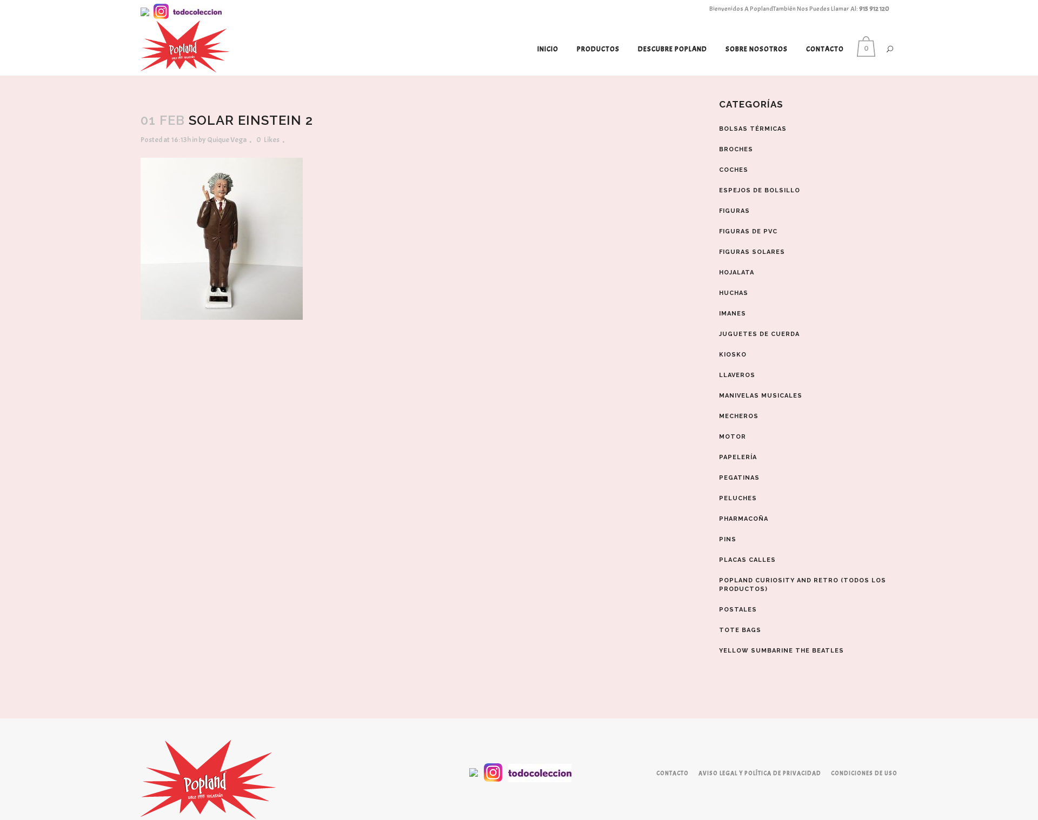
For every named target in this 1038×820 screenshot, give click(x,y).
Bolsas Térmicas (753, 128)
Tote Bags (740, 630)
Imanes (732, 313)
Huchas (733, 293)
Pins (727, 539)
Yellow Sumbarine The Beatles (781, 650)
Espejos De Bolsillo (759, 190)
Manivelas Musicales (760, 395)
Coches (733, 169)
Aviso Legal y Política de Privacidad (759, 773)
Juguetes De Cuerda (759, 334)
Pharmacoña (743, 518)
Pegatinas (739, 477)
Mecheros (738, 416)
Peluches (738, 498)
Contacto (672, 773)
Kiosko (733, 354)
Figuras (734, 210)
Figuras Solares (752, 252)
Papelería (738, 457)
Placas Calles (747, 559)
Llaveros (737, 375)
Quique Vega (227, 139)
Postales (738, 609)
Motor (732, 436)
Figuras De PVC (748, 231)
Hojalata (736, 272)
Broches (736, 149)
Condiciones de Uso (864, 773)
